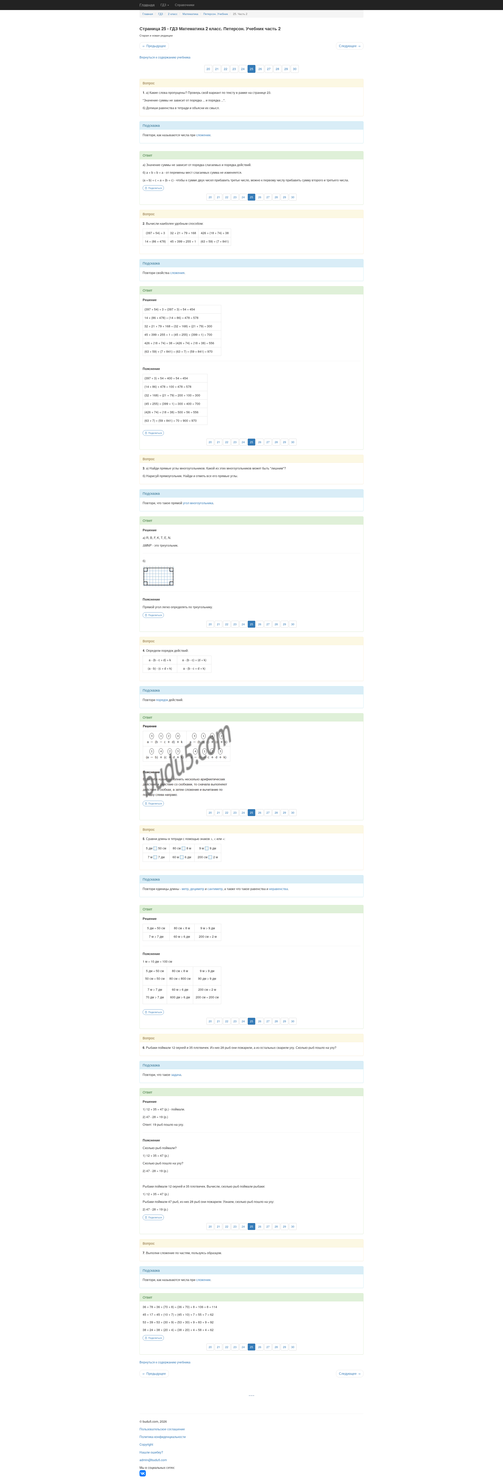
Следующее (350, 46)
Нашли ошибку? (151, 1452)
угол (186, 503)
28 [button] (277, 69)
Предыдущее (154, 46)
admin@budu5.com (153, 1460)
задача (176, 1074)
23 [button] (234, 69)
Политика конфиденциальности (163, 1436)
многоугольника (201, 503)
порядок (162, 700)
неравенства (278, 888)
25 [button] (251, 69)
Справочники (184, 5)
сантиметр (215, 888)
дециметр (197, 888)
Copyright (146, 1444)
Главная (147, 5)
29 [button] (286, 69)
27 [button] (269, 69)
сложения (177, 272)
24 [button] (243, 69)
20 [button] (208, 69)
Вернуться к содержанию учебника (165, 57)
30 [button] (294, 69)
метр (185, 888)
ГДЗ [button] (164, 5)
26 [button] (260, 69)
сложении (203, 135)
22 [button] (225, 69)
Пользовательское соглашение (162, 1429)
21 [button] (217, 69)
